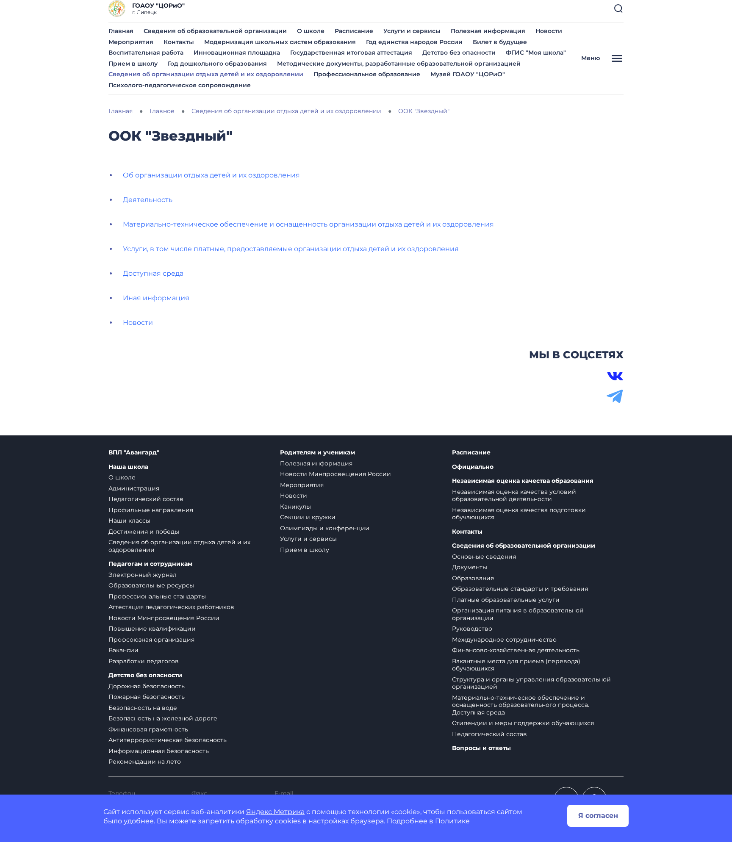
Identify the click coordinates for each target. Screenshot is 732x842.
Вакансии (123, 650)
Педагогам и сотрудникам (150, 564)
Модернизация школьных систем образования (280, 42)
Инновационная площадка (237, 52)
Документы (469, 567)
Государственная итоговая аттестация (351, 52)
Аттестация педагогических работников (171, 607)
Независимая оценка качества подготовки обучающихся (519, 513)
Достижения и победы (143, 531)
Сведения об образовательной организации (215, 31)
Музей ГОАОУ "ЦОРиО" (467, 74)
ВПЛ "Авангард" (133, 452)
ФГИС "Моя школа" (536, 52)
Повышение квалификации (152, 628)
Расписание (354, 31)
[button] (618, 8)
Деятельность (147, 200)
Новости (548, 31)
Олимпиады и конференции (324, 528)
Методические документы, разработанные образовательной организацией (399, 63)
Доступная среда (153, 273)
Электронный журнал (142, 575)
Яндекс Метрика (275, 812)
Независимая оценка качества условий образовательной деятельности (514, 495)
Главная (120, 31)
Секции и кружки (308, 517)
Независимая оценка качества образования (522, 481)
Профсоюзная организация (151, 639)
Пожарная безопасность (146, 697)
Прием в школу (133, 63)
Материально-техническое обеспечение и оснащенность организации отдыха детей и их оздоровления (308, 224)
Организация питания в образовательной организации (518, 614)
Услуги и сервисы (412, 31)
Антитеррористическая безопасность (167, 740)
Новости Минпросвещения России (163, 618)
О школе (310, 31)
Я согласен (598, 816)
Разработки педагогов (143, 661)
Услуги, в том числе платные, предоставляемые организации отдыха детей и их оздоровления (291, 249)
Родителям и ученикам (317, 452)
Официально (473, 467)
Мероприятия (130, 42)
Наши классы (129, 520)
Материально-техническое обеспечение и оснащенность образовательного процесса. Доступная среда (520, 705)
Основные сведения (484, 556)
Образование (473, 578)
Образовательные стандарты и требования (520, 589)
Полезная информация (488, 31)
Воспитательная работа (145, 52)
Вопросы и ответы (481, 748)
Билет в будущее (500, 42)
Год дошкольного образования (217, 63)
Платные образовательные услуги (506, 600)
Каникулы (295, 506)
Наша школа (128, 467)
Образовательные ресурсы (151, 585)
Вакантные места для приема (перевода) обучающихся (516, 665)
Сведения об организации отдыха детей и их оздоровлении (205, 74)
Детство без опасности (459, 52)
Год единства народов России (414, 42)
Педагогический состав (145, 499)
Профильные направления (150, 510)
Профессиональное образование (366, 74)
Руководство (472, 628)
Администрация (133, 488)
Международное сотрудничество (504, 639)
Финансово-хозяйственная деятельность (516, 650)
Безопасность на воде (142, 708)
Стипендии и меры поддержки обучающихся (523, 723)
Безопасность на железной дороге (162, 718)
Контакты (179, 42)
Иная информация (156, 298)
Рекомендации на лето (144, 761)
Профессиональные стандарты (157, 596)
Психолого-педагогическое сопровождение (179, 85)
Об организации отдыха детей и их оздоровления (211, 175)
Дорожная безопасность (146, 686)
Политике (452, 821)
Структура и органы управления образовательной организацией (531, 683)
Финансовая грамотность (148, 729)
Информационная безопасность (158, 751)
